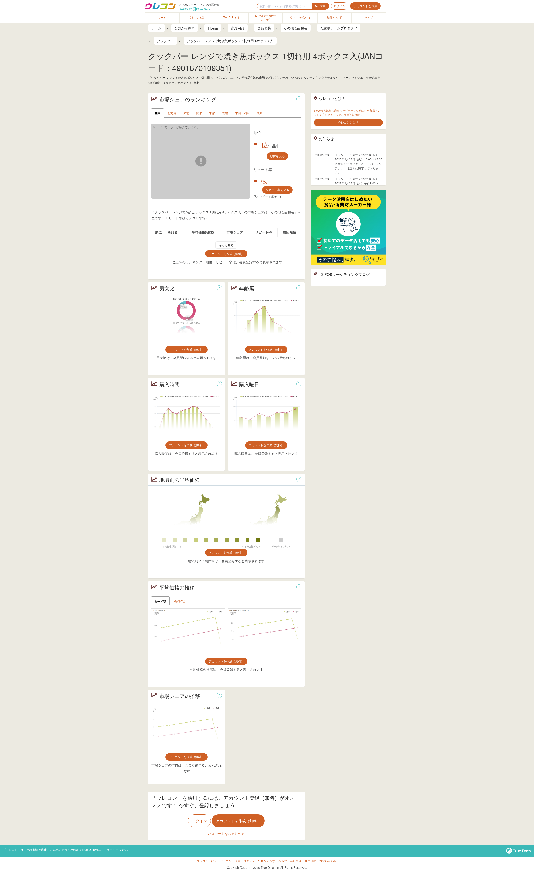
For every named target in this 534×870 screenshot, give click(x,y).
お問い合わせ (328, 861)
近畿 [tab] (225, 113)
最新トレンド (334, 17)
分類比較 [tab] (179, 601)
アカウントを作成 (365, 6)
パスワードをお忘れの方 (226, 833)
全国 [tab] (157, 113)
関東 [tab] (199, 113)
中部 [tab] (212, 113)
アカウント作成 (230, 861)
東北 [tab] (186, 113)
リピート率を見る (277, 190)
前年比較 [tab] (160, 601)
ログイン (339, 6)
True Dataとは (231, 17)
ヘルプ (369, 17)
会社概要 (296, 861)
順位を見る (277, 156)
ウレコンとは (196, 17)
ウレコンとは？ (206, 861)
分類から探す (266, 861)
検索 (322, 6)
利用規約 (310, 861)
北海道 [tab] (172, 113)
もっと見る (226, 245)
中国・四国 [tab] (242, 113)
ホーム (162, 17)
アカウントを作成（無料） (226, 254)
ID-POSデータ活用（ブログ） (265, 17)
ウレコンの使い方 (300, 17)
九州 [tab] (260, 113)
